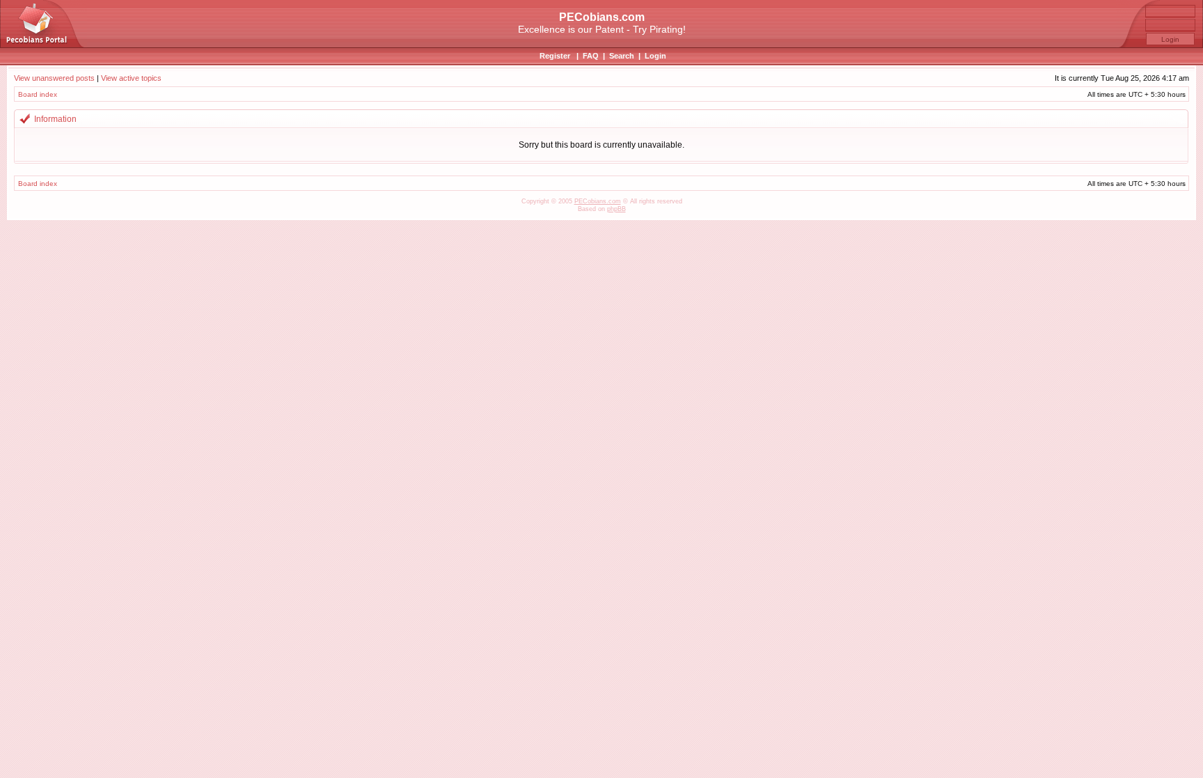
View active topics (131, 78)
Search (621, 56)
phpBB (616, 208)
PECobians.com (597, 201)
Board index (37, 94)
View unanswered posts (54, 78)
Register (555, 56)
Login (655, 56)
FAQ (591, 56)
